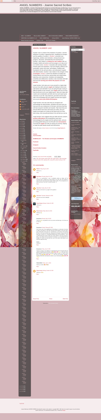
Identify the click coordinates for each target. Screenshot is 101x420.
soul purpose (62, 121)
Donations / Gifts (40, 40)
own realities (58, 61)
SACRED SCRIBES (75, 122)
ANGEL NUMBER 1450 (24, 269)
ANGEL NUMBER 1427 (24, 359)
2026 (22, 121)
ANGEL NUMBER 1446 (24, 284)
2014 (22, 138)
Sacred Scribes (37, 135)
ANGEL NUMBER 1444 (24, 292)
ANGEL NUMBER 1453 (24, 257)
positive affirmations (39, 118)
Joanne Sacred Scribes (24, 102)
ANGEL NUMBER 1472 (24, 183)
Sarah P (22, 106)
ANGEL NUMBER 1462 (24, 222)
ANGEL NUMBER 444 (75, 166)
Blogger (63, 410)
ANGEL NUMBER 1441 (24, 304)
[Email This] (55, 156)
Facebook (35, 141)
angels (50, 87)
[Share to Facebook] (59, 156)
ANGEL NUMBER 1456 (24, 245)
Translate (76, 52)
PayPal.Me (36, 150)
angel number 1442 (48, 158)
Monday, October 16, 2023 (48, 270)
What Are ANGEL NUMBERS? (40, 35)
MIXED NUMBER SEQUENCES (72, 35)
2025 (22, 123)
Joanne (35, 134)
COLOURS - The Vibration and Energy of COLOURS (76, 139)
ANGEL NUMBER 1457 (24, 241)
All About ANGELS (55, 38)
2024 (22, 124)
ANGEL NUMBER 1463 (24, 218)
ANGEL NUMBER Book (44, 38)
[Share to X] (57, 156)
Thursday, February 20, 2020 (47, 195)
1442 (37, 158)
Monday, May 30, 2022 (46, 218)
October (24, 146)
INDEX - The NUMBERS (26, 35)
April (23, 155)
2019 (22, 130)
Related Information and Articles (27, 40)
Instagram (35, 145)
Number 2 (43, 73)
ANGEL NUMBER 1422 (24, 378)
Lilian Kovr (38, 187)
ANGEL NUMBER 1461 (24, 226)
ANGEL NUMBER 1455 (24, 249)
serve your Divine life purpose (48, 99)
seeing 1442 (52, 159)
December (24, 140)
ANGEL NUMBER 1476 (24, 167)
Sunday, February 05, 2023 (47, 227)
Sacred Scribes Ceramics (39, 148)
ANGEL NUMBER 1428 (24, 355)
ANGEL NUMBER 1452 (24, 261)
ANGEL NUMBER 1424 (24, 370)
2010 (22, 391)
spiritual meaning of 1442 (60, 159)
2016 (22, 135)
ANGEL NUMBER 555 (75, 185)
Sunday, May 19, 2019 (45, 187)
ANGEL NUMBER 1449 (24, 273)
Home (50, 298)
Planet (77, 198)
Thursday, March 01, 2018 (47, 176)
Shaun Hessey (39, 203)
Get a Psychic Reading (24, 94)
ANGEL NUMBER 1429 (24, 351)
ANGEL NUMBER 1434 (24, 331)
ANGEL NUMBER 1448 (24, 277)
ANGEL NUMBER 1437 (24, 319)
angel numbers (56, 158)
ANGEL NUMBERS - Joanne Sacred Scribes (45, 5)
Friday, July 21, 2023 (46, 248)
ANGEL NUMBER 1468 (24, 198)
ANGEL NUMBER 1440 (24, 308)
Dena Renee (38, 176)
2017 (22, 133)
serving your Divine (46, 80)
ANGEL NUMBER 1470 (24, 191)
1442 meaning (41, 158)
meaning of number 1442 (38, 159)
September (24, 147)
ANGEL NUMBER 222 (75, 175)
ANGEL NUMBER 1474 (24, 175)
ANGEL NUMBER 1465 (24, 210)
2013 (22, 386)
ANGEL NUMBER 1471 (24, 187)
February (24, 159)
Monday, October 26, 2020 (48, 203)
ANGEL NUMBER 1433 (24, 335)
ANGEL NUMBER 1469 (24, 194)
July (23, 152)
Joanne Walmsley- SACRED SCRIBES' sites (71, 38)
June (23, 154)
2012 (22, 387)
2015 (22, 137)
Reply (37, 172)
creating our (50, 61)
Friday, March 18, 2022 (47, 210)
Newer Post (36, 298)
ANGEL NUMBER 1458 (24, 237)
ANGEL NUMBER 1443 (24, 296)
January (24, 161)
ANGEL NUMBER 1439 (24, 312)
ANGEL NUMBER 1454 (24, 253)
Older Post (65, 298)
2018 (22, 131)
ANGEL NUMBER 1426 (24, 362)
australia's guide (77, 199)
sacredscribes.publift (25, 109)
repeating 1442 (46, 159)
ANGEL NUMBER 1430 (24, 347)
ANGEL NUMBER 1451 (24, 265)
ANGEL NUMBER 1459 (24, 234)
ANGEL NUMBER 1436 (24, 323)
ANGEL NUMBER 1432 (24, 339)
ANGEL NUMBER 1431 (24, 343)
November (24, 143)
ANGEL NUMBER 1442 (24, 300)
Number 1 (52, 56)
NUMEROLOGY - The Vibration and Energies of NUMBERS (48, 138)
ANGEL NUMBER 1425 (24, 366)
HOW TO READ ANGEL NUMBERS (56, 35)
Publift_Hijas (23, 104)
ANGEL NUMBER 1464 (24, 214)
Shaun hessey (39, 210)
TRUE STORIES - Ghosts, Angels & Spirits (76, 154)
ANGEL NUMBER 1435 (24, 327)
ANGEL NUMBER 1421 (24, 382)
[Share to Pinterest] (60, 156)
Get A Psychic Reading (50, 40)
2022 (22, 128)
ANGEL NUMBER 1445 (24, 288)
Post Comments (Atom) (53, 303)
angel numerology (62, 158)
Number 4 (46, 65)
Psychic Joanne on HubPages (75, 151)
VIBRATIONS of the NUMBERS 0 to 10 (29, 38)
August (23, 150)
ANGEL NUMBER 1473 (24, 179)
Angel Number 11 (61, 128)
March (23, 157)
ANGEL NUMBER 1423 (24, 374)
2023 (22, 126)
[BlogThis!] (56, 156)
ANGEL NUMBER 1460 (24, 230)
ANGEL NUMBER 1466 (24, 206)
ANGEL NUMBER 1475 (24, 171)
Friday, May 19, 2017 (44, 168)
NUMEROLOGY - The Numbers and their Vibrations (75, 128)
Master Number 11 (46, 128)
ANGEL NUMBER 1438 (24, 316)
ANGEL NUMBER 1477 (24, 163)
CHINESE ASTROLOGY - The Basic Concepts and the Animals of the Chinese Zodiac (76, 147)
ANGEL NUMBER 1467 (24, 202)
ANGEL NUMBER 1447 (24, 280)
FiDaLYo (38, 168)
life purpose (56, 80)
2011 (22, 389)
